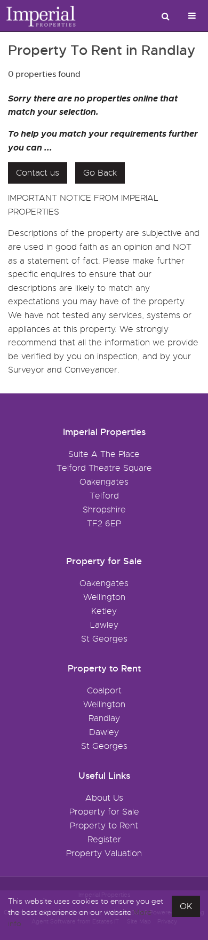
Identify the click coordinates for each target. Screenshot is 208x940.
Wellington (104, 597)
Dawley (104, 732)
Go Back (100, 173)
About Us (104, 798)
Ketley (104, 611)
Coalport (104, 690)
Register (104, 839)
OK (186, 906)
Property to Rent (104, 825)
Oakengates (104, 583)
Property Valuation (104, 853)
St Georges (104, 639)
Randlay (104, 718)
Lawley (104, 625)
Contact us (37, 173)
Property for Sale (104, 812)
